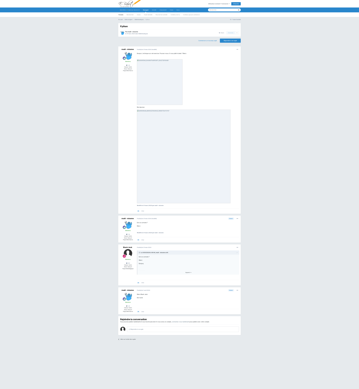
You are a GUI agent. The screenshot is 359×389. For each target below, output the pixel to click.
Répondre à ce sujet (230, 40)
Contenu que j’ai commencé (191, 14)
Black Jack (127, 247)
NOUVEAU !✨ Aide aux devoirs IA (130, 10)
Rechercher (130, 14)
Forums (121, 14)
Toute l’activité (148, 14)
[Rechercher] (239, 9)
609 (128, 263)
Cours (139, 14)
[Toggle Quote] (140, 252)
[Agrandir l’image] (159, 82)
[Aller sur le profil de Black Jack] (128, 253)
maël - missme (133, 31)
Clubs (171, 10)
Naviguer (146, 10)
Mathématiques (143, 33)
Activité (154, 10)
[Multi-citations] (138, 211)
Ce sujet (232, 10)
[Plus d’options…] (237, 49)
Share (222, 33)
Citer (142, 211)
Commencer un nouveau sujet (207, 40)
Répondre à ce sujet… (137, 329)
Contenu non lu (175, 14)
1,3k (128, 65)
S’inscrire (236, 3)
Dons (178, 10)
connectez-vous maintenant (180, 322)
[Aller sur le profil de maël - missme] (122, 33)
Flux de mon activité (161, 14)
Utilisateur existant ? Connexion (218, 3)
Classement (163, 10)
